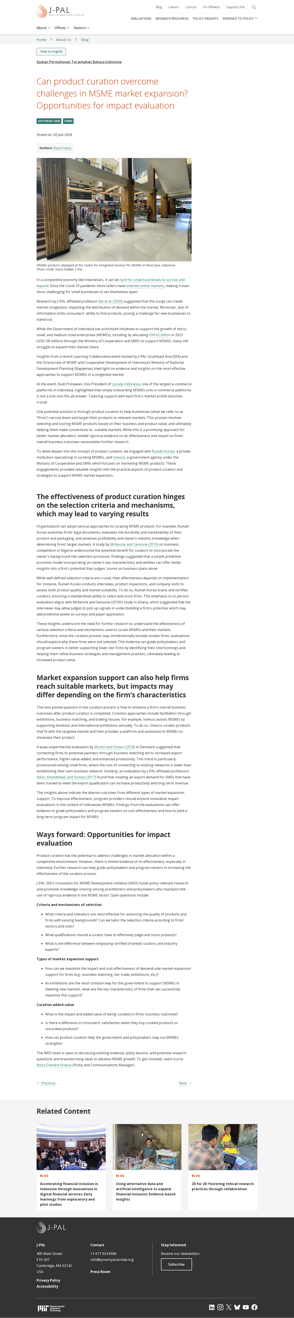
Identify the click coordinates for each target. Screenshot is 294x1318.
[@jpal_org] (220, 1307)
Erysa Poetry (62, 148)
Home (41, 39)
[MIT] (51, 1308)
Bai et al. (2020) (111, 301)
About (41, 28)
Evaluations (141, 18)
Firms (68, 121)
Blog (159, 7)
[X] (229, 1307)
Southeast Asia (49, 121)
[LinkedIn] (212, 1307)
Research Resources (172, 18)
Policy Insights (205, 18)
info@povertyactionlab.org (112, 1259)
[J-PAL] (60, 12)
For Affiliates (211, 7)
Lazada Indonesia (126, 384)
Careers (173, 7)
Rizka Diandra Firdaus (54, 1065)
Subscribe (176, 1264)
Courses (191, 7)
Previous (48, 1083)
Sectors (80, 28)
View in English (51, 51)
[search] (254, 7)
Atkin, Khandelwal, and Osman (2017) (66, 777)
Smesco (119, 457)
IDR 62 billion (159, 335)
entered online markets (145, 285)
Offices (60, 28)
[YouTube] (246, 1307)
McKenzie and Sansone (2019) (134, 544)
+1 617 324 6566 (103, 1253)
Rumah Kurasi (163, 451)
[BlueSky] (237, 1307)
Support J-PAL (235, 7)
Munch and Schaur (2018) (114, 747)
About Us (63, 39)
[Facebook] (254, 1307)
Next (183, 1083)
